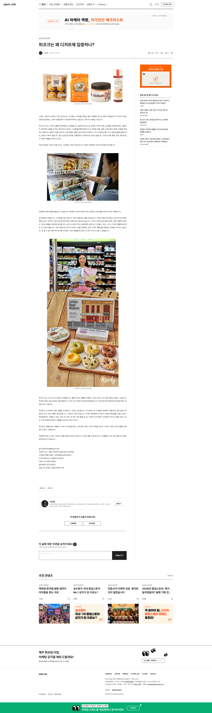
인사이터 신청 (167, 4)
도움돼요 (73, 523)
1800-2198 (137, 684)
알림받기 (118, 503)
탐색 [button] (43, 4)
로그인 (157, 4)
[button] (171, 575)
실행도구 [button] (90, 4)
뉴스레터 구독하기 (150, 660)
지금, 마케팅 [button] (54, 4)
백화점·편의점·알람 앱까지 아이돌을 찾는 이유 (52, 590)
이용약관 (107, 690)
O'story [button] (101, 4)
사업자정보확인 (129, 681)
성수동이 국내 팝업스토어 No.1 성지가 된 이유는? (86, 590)
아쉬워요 (92, 523)
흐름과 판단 (68, 4)
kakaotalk (57, 694)
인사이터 (80, 4)
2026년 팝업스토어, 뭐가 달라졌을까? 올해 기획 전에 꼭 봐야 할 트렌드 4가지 (156, 591)
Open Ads (10, 4)
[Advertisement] (155, 186)
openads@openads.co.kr (155, 684)
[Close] (141, 705)
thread (50, 694)
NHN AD (43, 674)
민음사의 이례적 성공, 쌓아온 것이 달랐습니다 (123, 590)
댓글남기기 (119, 555)
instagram (42, 694)
